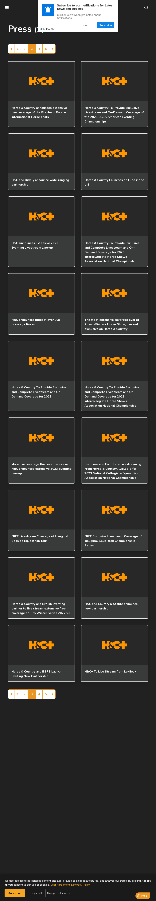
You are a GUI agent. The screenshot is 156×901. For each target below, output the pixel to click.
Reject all (36, 893)
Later (84, 25)
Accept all (14, 893)
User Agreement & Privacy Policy (70, 884)
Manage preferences (58, 893)
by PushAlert (49, 28)
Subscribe (105, 25)
